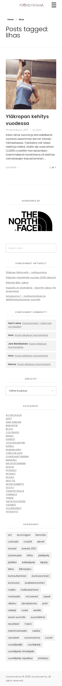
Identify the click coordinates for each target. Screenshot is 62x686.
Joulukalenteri (15, 442)
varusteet (13, 637)
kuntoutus (14, 583)
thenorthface (15, 491)
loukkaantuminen (35, 583)
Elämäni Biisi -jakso (17, 282)
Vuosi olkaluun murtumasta (31, 335)
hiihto (30, 555)
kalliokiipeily (28, 562)
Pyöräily (11, 470)
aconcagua (23, 535)
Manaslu (11, 460)
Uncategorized (15, 501)
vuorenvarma (32, 637)
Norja (10, 467)
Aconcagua (14, 415)
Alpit (9, 418)
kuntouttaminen (17, 576)
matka (11, 589)
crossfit (28, 541)
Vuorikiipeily (13, 508)
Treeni (9, 498)
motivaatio (14, 596)
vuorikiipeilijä (15, 644)
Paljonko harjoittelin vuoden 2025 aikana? (31, 277)
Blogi (9, 429)
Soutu (10, 487)
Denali (10, 436)
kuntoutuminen (40, 576)
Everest (10, 439)
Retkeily (11, 473)
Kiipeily (10, 446)
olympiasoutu (29, 603)
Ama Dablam (13, 422)
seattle (37, 610)
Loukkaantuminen (17, 456)
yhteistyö (43, 658)
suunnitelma (38, 617)
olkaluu (12, 603)
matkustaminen (30, 589)
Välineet (11, 504)
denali (40, 541)
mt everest (32, 596)
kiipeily (44, 562)
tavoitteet (13, 624)
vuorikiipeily (34, 644)
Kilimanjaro (13, 449)
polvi (45, 603)
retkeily (12, 610)
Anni (38, 130)
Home (10, 19)
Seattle (10, 480)
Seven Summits (15, 484)
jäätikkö (12, 562)
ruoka (24, 610)
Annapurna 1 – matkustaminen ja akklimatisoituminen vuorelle (25, 297)
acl (10, 535)
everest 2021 (29, 548)
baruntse (41, 535)
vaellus (36, 630)
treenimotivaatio (17, 630)
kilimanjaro (25, 569)
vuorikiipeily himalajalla (21, 651)
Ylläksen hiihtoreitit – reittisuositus (26, 272)
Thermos (11, 494)
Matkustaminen (16, 463)
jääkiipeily (43, 555)
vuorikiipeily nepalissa (20, 658)
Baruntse (12, 425)
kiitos (11, 569)
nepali (46, 596)
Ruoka (10, 477)
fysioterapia (14, 555)
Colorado (12, 432)
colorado (13, 541)
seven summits (16, 617)
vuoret (49, 637)
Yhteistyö (12, 511)
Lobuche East (14, 453)
